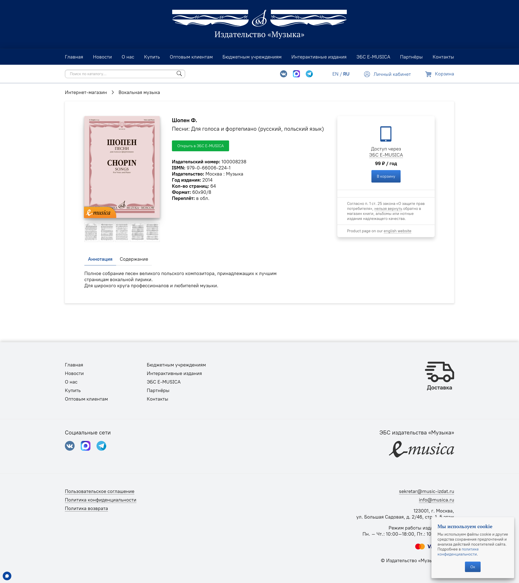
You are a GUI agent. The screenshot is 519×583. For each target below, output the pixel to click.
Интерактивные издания (174, 373)
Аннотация (100, 259)
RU (346, 74)
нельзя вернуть (388, 208)
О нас (71, 382)
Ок (472, 566)
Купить (73, 390)
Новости (74, 373)
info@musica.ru (436, 500)
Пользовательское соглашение (99, 491)
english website (397, 230)
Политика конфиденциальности (100, 500)
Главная (74, 365)
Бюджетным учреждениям (176, 365)
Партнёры (158, 390)
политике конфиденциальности (458, 551)
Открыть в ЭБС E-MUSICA (200, 145)
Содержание (134, 259)
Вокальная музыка (139, 92)
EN (335, 74)
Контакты (157, 399)
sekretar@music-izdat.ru (426, 491)
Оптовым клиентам (86, 399)
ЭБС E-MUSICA (386, 155)
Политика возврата (86, 508)
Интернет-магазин (86, 92)
